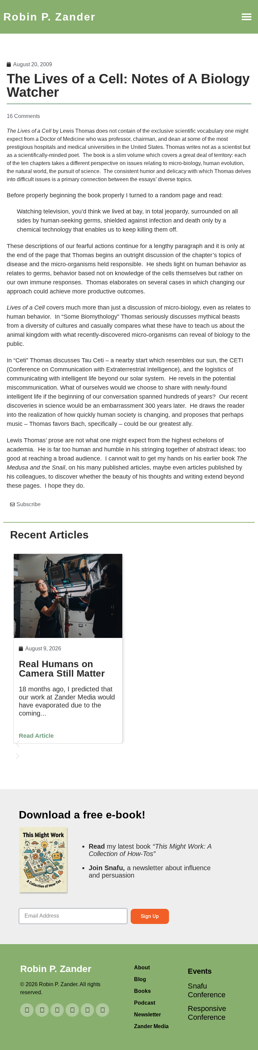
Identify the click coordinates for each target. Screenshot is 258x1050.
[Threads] (72, 1010)
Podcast (144, 1003)
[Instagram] (57, 1010)
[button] (247, 17)
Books (142, 991)
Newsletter (147, 1014)
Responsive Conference (204, 1012)
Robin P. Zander (49, 17)
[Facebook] (102, 1010)
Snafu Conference (204, 990)
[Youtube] (27, 1010)
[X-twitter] (87, 1010)
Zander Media (151, 1026)
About (142, 967)
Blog (140, 979)
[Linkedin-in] (42, 1010)
